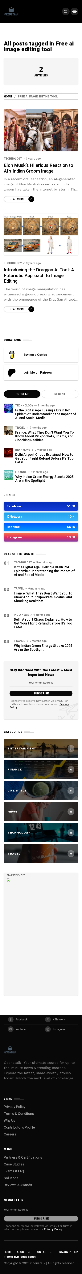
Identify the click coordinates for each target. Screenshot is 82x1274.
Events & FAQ (14, 1171)
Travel (20, 428)
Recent (59, 394)
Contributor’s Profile (19, 1127)
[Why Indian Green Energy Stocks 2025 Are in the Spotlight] (8, 475)
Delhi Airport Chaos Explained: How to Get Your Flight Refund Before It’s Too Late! (44, 458)
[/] (66, 11)
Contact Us (43, 1252)
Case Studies (14, 1164)
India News (22, 450)
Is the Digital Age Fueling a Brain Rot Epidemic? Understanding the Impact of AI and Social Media (45, 414)
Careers (10, 1134)
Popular (22, 394)
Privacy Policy (14, 1106)
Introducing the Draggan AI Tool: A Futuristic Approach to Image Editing (39, 276)
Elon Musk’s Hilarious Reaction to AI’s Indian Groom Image (38, 168)
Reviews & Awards (18, 1185)
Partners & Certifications (23, 1157)
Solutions (11, 1178)
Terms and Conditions (20, 1257)
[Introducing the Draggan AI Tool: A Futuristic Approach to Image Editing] (41, 234)
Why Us (9, 1120)
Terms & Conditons (19, 1113)
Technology (13, 159)
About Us (23, 1252)
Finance (21, 472)
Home (8, 97)
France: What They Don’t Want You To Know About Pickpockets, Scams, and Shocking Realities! (44, 436)
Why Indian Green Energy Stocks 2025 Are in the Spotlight (44, 478)
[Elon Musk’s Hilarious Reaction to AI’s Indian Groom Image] (41, 130)
